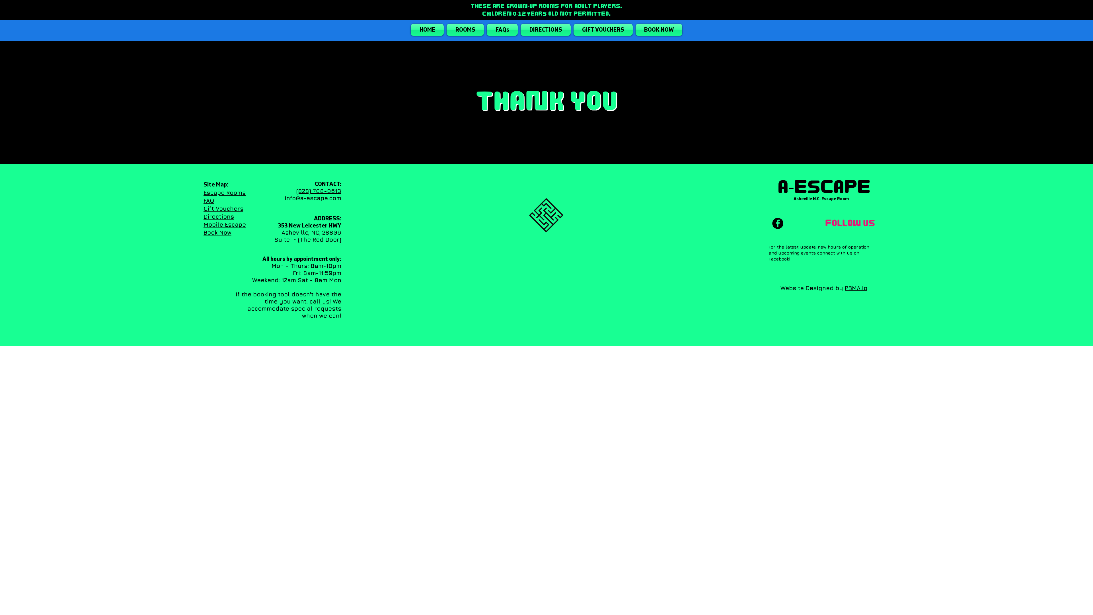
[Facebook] (777, 223)
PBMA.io (856, 288)
